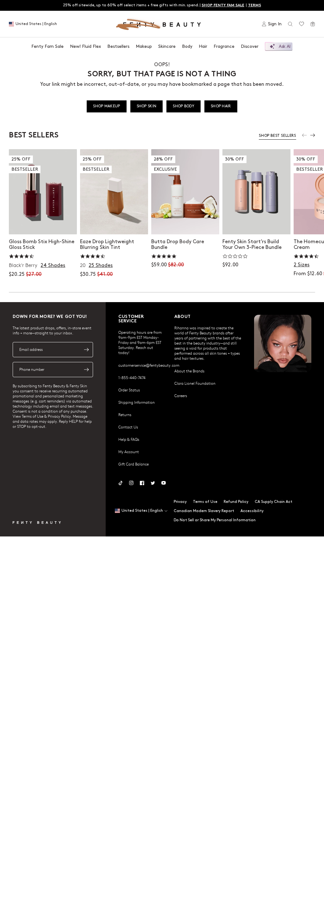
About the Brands (189, 370)
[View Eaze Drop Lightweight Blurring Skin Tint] (114, 191)
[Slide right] (312, 135)
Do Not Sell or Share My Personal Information (215, 520)
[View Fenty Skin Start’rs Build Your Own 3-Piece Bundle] (256, 191)
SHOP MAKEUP (106, 106)
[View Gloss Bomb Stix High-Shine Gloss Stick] (43, 191)
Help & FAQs (128, 439)
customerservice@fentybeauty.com (148, 365)
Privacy (180, 502)
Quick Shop (43, 223)
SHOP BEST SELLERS (277, 135)
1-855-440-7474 (132, 377)
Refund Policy (236, 502)
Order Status (129, 389)
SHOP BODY (183, 106)
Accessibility (252, 511)
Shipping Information (136, 402)
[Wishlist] (301, 24)
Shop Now (185, 223)
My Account (128, 451)
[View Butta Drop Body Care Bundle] (185, 191)
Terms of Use (205, 502)
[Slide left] (304, 135)
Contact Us (128, 426)
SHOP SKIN (147, 106)
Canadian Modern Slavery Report (204, 511)
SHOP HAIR (221, 106)
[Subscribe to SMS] (86, 369)
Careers (180, 395)
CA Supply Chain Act (273, 502)
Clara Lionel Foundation (194, 383)
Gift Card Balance (133, 463)
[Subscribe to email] (86, 349)
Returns (124, 414)
